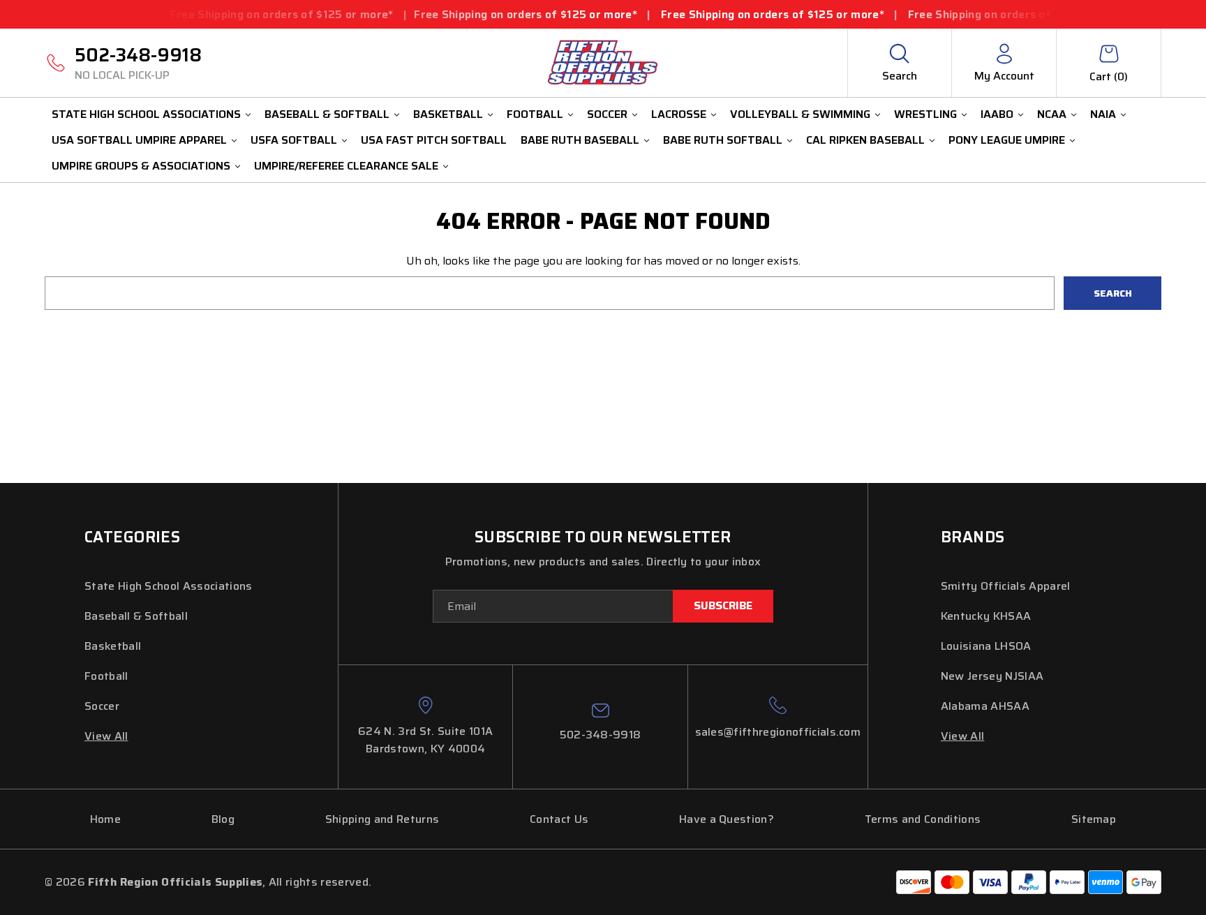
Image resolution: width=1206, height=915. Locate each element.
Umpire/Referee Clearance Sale (346, 165)
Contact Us (559, 819)
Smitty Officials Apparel (1006, 586)
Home (105, 819)
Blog (222, 819)
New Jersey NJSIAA (992, 676)
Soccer (607, 114)
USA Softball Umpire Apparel (139, 140)
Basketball (448, 114)
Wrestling (925, 114)
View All (106, 736)
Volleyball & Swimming (800, 114)
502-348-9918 (138, 62)
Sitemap (1093, 819)
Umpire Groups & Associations (141, 165)
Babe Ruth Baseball (580, 140)
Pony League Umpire (1006, 140)
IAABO (997, 114)
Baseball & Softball (327, 114)
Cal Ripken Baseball (865, 140)
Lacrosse (678, 114)
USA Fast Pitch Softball (434, 140)
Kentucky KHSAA (986, 616)
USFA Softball (294, 140)
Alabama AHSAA (985, 706)
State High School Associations (146, 114)
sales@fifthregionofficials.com (778, 732)
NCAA (1051, 114)
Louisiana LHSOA (986, 646)
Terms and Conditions (923, 819)
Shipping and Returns (382, 819)
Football (535, 114)
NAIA (1103, 114)
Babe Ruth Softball (722, 140)
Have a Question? (726, 819)
